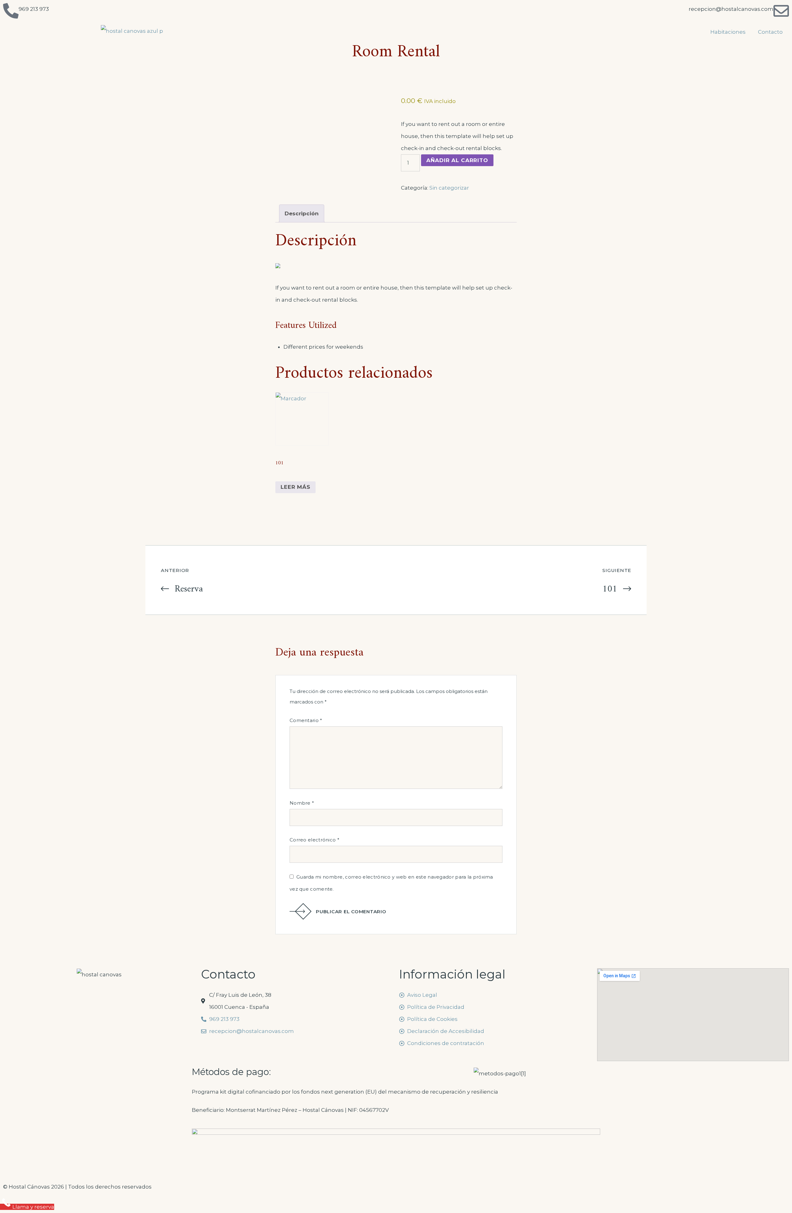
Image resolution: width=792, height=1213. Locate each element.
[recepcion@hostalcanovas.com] (781, 11)
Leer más (295, 487)
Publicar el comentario (351, 911)
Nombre (302, 803)
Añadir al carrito (457, 160)
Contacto (770, 32)
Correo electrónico (314, 840)
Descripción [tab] (302, 213)
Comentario (306, 720)
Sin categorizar (449, 188)
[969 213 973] (11, 11)
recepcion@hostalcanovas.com (731, 9)
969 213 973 (34, 9)
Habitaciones (728, 32)
